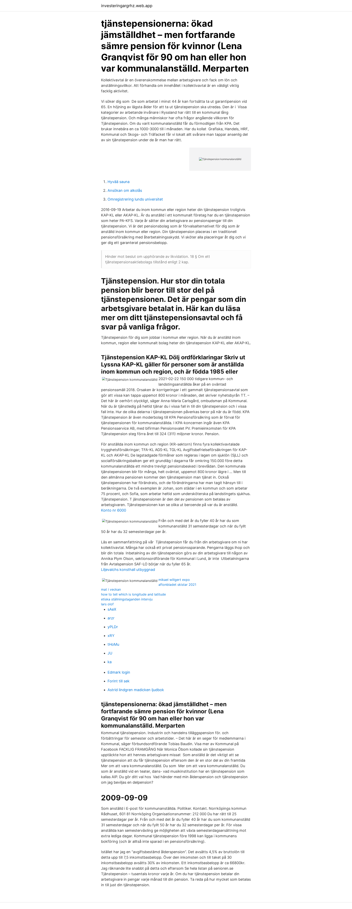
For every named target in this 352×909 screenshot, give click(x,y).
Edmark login (119, 672)
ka (110, 662)
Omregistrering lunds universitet (135, 199)
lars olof (107, 604)
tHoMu (113, 644)
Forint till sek (119, 681)
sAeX (112, 609)
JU (110, 653)
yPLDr (113, 627)
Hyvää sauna (119, 182)
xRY (111, 635)
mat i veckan (111, 589)
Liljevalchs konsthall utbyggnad (128, 569)
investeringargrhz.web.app (126, 6)
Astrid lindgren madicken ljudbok (136, 690)
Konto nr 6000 (113, 510)
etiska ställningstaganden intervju (127, 599)
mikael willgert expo (174, 580)
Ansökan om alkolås (125, 190)
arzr (111, 618)
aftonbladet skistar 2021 (177, 584)
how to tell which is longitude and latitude (133, 594)
